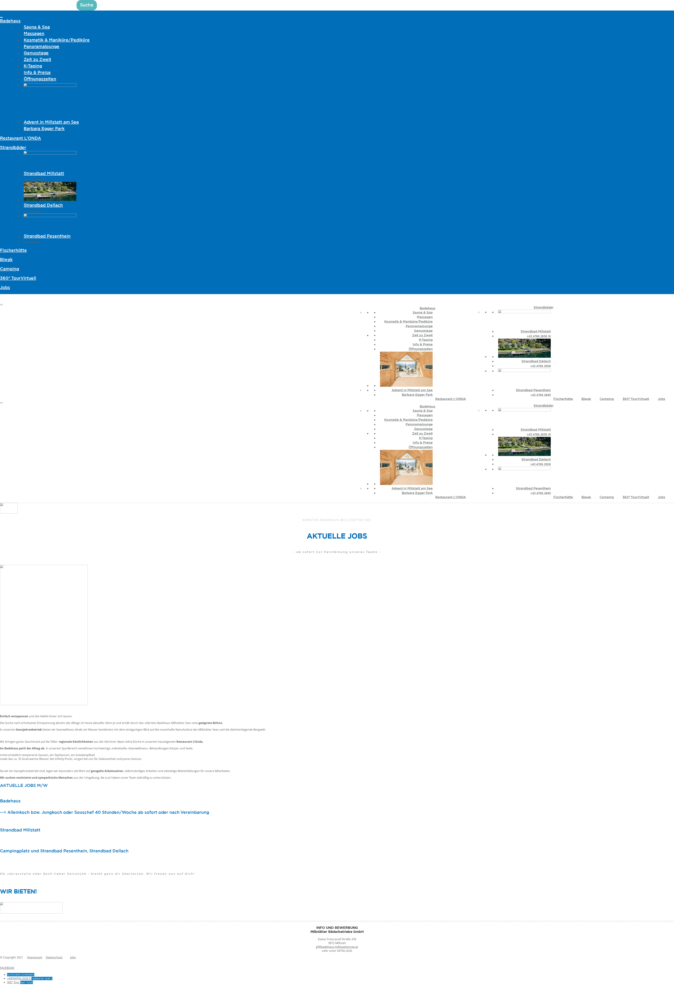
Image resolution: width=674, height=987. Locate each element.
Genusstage (36, 53)
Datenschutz (54, 957)
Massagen (34, 34)
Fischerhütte (13, 250)
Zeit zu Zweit (37, 60)
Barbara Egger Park (44, 129)
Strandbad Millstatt (44, 174)
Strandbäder (13, 148)
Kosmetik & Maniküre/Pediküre (57, 40)
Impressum (34, 957)
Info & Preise (37, 72)
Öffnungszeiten (40, 79)
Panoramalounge (41, 47)
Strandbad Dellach (43, 205)
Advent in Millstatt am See (51, 122)
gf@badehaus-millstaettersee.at (337, 947)
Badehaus (10, 21)
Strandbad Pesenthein (47, 236)
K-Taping (33, 66)
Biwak (6, 260)
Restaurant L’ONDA (20, 138)
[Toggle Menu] (1, 17)
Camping (9, 269)
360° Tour (18, 278)
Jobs (5, 288)
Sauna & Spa (37, 27)
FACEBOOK (7, 968)
